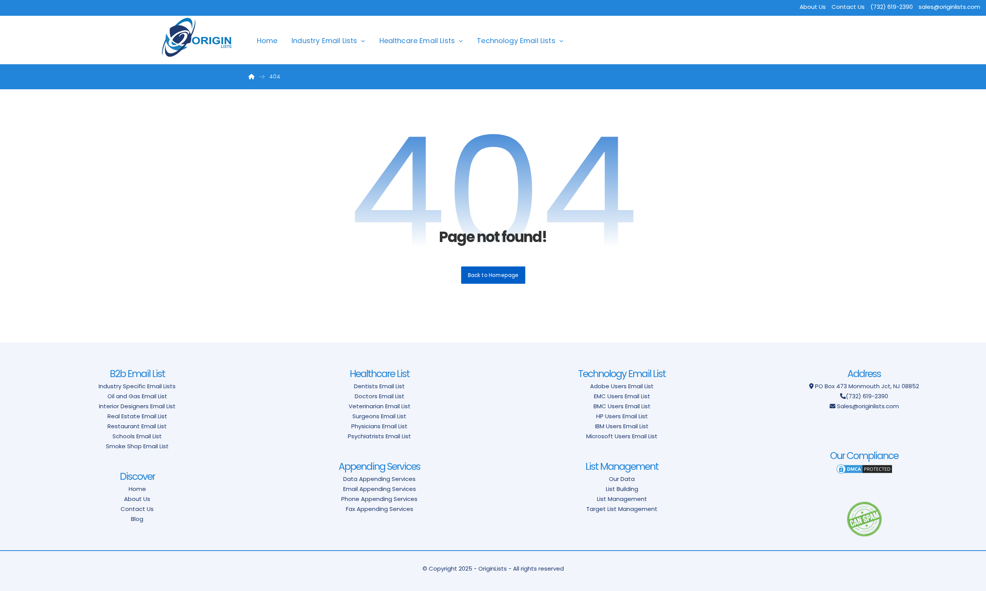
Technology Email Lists (516, 40)
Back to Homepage (493, 275)
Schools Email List (137, 436)
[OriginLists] (196, 37)
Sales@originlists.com (868, 406)
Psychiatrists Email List (379, 436)
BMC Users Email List (622, 406)
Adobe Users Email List (622, 386)
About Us (813, 7)
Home (267, 40)
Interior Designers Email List (137, 406)
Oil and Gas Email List (137, 396)
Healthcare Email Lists (417, 40)
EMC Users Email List (622, 396)
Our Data (622, 479)
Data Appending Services (379, 479)
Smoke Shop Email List (137, 446)
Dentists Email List (379, 386)
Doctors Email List (379, 396)
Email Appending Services (379, 489)
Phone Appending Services (379, 499)
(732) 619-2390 (867, 396)
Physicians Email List (379, 426)
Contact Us (848, 7)
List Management (622, 499)
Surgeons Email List (379, 416)
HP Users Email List (622, 416)
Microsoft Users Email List (621, 436)
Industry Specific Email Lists (137, 386)
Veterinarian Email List (380, 406)
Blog (137, 519)
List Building (622, 489)
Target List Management (621, 509)
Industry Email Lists (324, 40)
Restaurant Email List (137, 426)
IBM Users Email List (622, 426)
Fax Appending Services (379, 509)
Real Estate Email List (137, 416)
